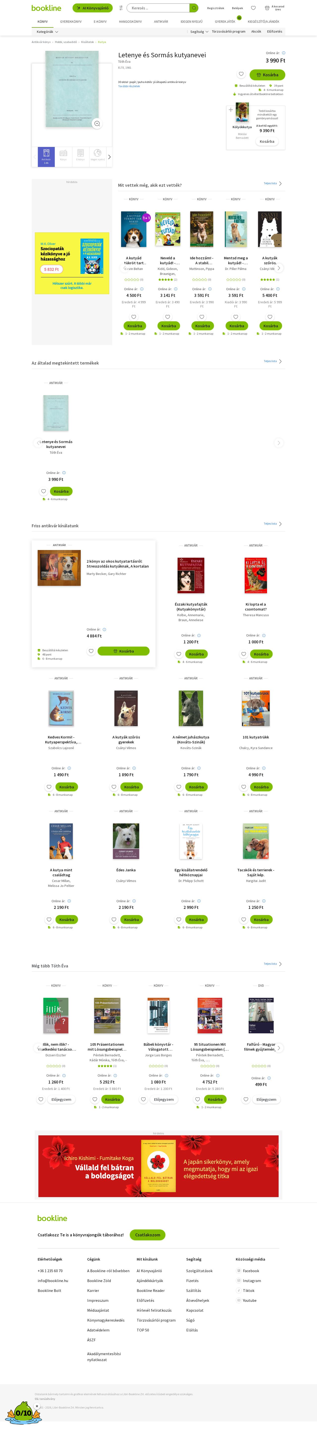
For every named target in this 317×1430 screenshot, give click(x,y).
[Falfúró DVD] (261, 1015)
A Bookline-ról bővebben (108, 1270)
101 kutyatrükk (256, 737)
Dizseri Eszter (56, 1055)
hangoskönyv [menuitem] (130, 21)
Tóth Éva (56, 452)
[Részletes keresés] (121, 7)
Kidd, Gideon (167, 268)
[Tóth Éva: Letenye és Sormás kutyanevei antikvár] (72, 89)
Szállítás (193, 1290)
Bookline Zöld (99, 1280)
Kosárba (270, 75)
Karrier (93, 1290)
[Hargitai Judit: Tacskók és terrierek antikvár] (255, 841)
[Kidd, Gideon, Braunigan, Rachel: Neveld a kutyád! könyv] (167, 229)
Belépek (237, 8)
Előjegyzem (61, 1099)
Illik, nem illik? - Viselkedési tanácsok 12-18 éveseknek (56, 1047)
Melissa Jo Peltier (61, 885)
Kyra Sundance (262, 748)
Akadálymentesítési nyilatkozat (104, 1356)
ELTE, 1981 (124, 67)
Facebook (251, 1270)
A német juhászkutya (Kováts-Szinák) (191, 739)
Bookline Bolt (49, 1290)
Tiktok (248, 1290)
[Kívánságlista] (253, 7)
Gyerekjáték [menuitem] (228, 20)
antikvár (56, 383)
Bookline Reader (151, 1290)
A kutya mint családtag (61, 872)
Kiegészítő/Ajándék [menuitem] (263, 21)
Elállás (192, 1330)
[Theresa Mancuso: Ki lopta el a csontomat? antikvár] (256, 575)
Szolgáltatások (199, 1270)
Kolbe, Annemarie (190, 615)
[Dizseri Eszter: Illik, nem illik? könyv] (55, 1015)
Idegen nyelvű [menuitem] (192, 21)
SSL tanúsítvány (45, 1399)
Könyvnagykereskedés (106, 1320)
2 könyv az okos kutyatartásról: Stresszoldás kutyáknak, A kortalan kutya (118, 564)
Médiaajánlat (98, 1310)
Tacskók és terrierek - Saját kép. (255, 872)
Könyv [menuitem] (43, 21)
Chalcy (244, 748)
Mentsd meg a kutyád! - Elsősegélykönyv (235, 260)
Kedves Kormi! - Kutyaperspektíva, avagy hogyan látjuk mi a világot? (61, 739)
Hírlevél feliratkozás (154, 1310)
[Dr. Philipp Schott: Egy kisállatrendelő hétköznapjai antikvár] (191, 841)
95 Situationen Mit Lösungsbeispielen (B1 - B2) (210, 1047)
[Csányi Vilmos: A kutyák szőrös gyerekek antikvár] (126, 708)
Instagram (252, 1280)
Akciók (256, 32)
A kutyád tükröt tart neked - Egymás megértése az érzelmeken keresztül (134, 260)
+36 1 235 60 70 (50, 1270)
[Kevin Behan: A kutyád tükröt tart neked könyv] (133, 229)
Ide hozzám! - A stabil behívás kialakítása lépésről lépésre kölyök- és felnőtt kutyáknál (201, 260)
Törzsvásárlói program (228, 32)
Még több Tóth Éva (50, 966)
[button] (109, 157)
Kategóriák (45, 31)
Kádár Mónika (99, 1060)
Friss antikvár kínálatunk (55, 526)
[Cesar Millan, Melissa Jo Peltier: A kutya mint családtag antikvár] (61, 841)
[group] (46, 157)
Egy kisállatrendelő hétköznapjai (191, 872)
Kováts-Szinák (191, 748)
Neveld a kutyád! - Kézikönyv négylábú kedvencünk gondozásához (167, 260)
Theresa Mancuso (256, 615)
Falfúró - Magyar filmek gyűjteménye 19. (261, 1047)
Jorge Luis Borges (158, 1055)
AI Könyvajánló (96, 7)
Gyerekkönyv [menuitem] (70, 21)
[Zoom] (97, 123)
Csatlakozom (147, 1235)
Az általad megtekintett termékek (65, 363)
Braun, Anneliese (191, 620)
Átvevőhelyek (197, 1300)
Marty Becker (96, 574)
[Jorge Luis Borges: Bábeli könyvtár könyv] (158, 1015)
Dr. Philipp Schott (191, 880)
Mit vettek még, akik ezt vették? (150, 185)
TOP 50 (143, 1330)
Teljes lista (270, 183)
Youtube (250, 1300)
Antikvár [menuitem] (161, 21)
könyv (133, 199)
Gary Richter (117, 574)
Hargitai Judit (256, 880)
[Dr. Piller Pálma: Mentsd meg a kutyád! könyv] (236, 229)
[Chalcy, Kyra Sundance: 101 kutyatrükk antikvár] (256, 708)
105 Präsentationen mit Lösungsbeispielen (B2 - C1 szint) (107, 1047)
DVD (261, 985)
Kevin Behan (134, 268)
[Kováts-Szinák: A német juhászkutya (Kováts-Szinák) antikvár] (191, 708)
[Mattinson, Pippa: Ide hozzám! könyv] (201, 229)
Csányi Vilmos (270, 268)
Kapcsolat (195, 1310)
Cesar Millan (61, 880)
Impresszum (97, 1300)
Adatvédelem (98, 1330)
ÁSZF (91, 1339)
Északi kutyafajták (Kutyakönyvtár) (191, 607)
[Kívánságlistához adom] (241, 73)
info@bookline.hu (53, 1280)
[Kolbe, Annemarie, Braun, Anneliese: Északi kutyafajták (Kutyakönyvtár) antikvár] (191, 575)
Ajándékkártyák (150, 1280)
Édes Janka (126, 869)
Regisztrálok (215, 8)
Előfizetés (274, 32)
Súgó (190, 1320)
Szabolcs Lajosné (61, 748)
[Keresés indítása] (193, 7)
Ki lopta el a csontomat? (256, 607)
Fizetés (192, 1280)
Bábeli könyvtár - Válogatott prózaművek (158, 1047)
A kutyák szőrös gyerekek (270, 260)
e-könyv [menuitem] (100, 21)
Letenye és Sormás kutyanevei (56, 444)
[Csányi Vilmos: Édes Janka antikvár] (126, 841)
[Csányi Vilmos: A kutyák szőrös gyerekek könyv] (270, 229)
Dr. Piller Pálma (235, 268)
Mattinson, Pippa (201, 268)
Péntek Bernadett (106, 1055)
